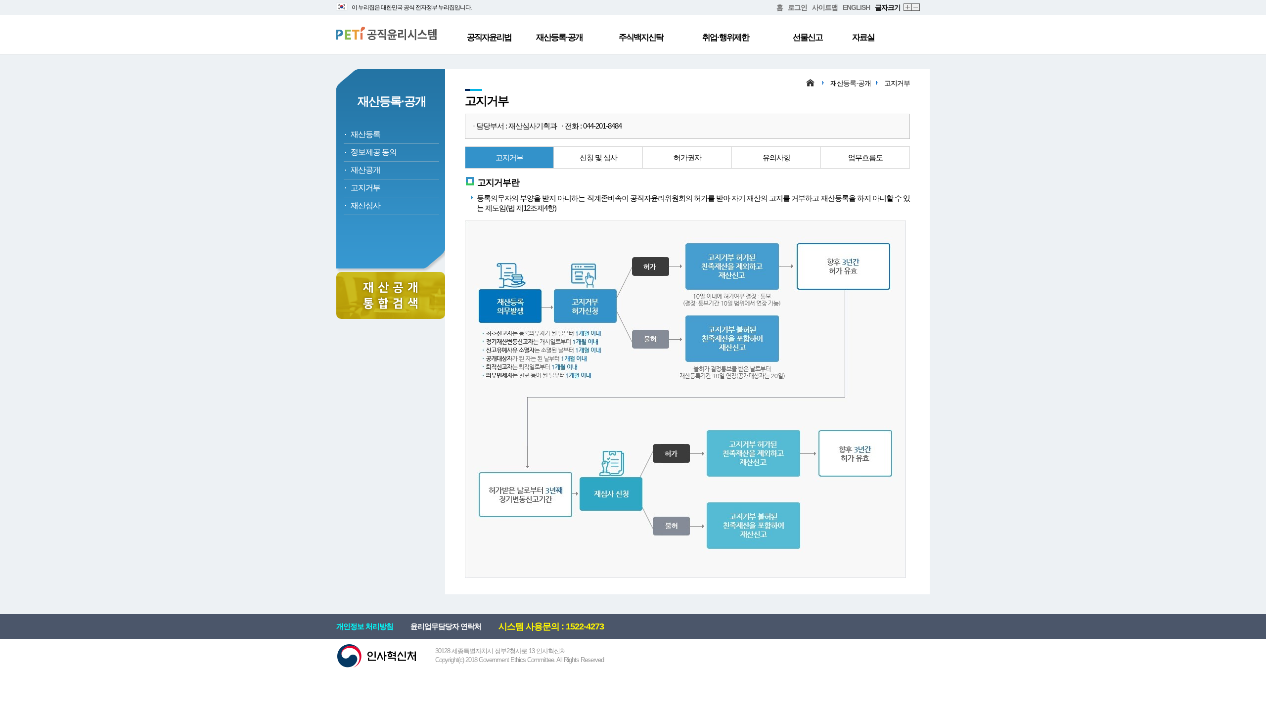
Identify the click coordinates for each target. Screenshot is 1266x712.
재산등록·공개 (559, 37)
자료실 (863, 37)
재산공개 (365, 170)
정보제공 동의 (374, 152)
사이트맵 (825, 7)
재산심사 (365, 205)
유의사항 (776, 157)
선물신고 (807, 37)
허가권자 (687, 157)
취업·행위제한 (725, 37)
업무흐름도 (865, 157)
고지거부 (365, 187)
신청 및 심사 (598, 157)
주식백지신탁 (641, 37)
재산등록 (365, 134)
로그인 (797, 7)
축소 (916, 7)
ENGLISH (856, 7)
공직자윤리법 (489, 37)
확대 (908, 7)
